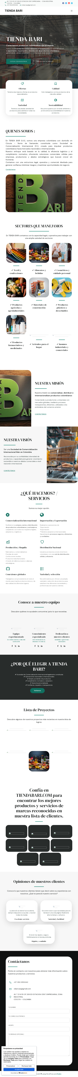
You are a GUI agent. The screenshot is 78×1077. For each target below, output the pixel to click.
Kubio (59, 1074)
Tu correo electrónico (17, 1016)
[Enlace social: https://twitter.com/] (16, 646)
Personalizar (10, 1066)
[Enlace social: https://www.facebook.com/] (13, 646)
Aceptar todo (19, 1069)
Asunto (11, 1025)
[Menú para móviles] (71, 10)
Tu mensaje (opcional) (16, 1034)
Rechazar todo (27, 1066)
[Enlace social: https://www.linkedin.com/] (19, 646)
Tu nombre (12, 1007)
